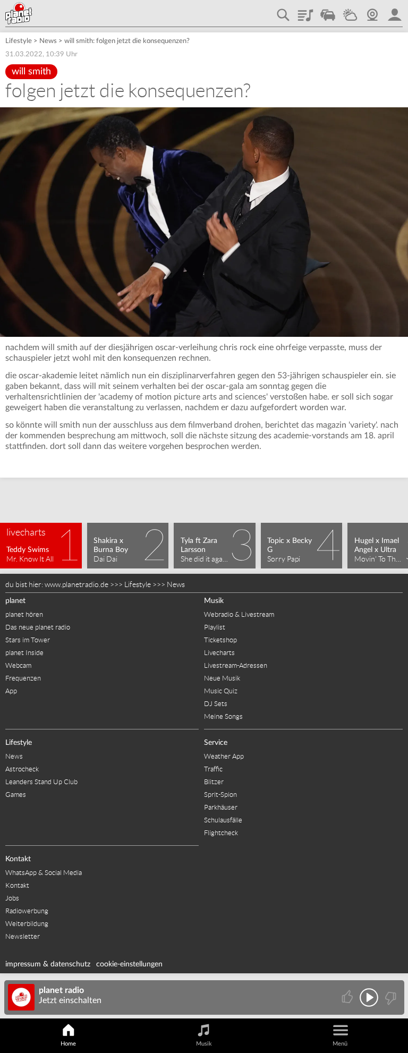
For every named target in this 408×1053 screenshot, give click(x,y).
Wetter (350, 11)
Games (15, 795)
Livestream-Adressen (235, 665)
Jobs (12, 898)
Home (68, 1044)
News (48, 41)
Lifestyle (18, 41)
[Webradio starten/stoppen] (369, 997)
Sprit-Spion (220, 795)
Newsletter (22, 936)
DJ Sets (215, 704)
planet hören (24, 614)
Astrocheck (22, 769)
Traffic (328, 11)
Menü (340, 1044)
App (11, 691)
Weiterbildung (26, 924)
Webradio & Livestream (239, 614)
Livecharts (219, 653)
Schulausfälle (223, 820)
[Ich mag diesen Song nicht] (389, 997)
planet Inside (24, 653)
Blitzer (214, 782)
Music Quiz (220, 691)
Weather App (224, 756)
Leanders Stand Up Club (41, 782)
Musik (214, 601)
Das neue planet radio (37, 627)
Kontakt (18, 859)
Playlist (305, 11)
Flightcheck (221, 833)
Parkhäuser (220, 807)
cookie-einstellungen (129, 964)
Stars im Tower (27, 640)
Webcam (372, 11)
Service (215, 742)
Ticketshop (220, 640)
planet (15, 601)
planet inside (395, 11)
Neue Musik (222, 678)
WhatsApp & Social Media (43, 873)
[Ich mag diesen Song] (348, 997)
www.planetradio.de (76, 584)
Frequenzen (23, 678)
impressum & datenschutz (47, 964)
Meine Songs (223, 716)
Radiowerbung (26, 911)
